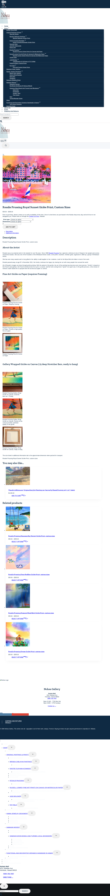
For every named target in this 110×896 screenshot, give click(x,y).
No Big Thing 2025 (11, 30)
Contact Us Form (34, 216)
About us (7, 108)
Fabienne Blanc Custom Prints (18, 63)
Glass (8, 100)
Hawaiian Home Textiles (13, 69)
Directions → (8, 877)
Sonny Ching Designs (16, 75)
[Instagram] (3, 2)
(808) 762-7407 (52, 698)
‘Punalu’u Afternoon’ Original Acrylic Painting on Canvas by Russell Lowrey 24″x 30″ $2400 (41, 490)
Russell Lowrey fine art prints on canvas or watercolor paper (36, 787)
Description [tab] (9, 231)
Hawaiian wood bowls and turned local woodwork (31, 836)
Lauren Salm (13, 57)
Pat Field (13, 805)
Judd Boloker (15, 796)
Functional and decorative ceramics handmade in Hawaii (29, 853)
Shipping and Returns (11, 111)
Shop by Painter (14, 34)
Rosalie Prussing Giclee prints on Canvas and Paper (27, 51)
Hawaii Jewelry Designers (17, 813)
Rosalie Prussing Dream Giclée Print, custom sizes (26, 652)
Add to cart (10, 227)
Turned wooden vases (16, 98)
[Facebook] (1, 882)
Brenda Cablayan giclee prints (21, 38)
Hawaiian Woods (12, 827)
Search (6, 118)
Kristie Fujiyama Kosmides (20, 768)
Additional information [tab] (12, 233)
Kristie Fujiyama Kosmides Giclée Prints (24, 42)
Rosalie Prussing (54, 253)
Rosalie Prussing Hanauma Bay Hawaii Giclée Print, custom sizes (31, 536)
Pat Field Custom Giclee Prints (21, 67)
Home (6, 26)
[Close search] (4, 886)
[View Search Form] (6, 145)
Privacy (8, 723)
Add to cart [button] (16, 496)
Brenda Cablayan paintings (21, 761)
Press (6, 109)
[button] (3, 155)
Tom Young (16, 95)
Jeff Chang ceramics (16, 104)
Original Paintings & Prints (17, 755)
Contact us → (52, 706)
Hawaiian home (10, 106)
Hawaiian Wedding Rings (13, 80)
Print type (6, 219)
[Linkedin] (5, 2)
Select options (17, 541)
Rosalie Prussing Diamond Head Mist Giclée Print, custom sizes (31, 613)
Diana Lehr (13, 47)
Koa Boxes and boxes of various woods (21, 86)
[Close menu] (0, 740)
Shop (5, 748)
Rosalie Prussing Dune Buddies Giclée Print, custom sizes (29, 574)
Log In (4, 7)
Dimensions (6, 221)
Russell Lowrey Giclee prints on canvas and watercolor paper (30, 55)
